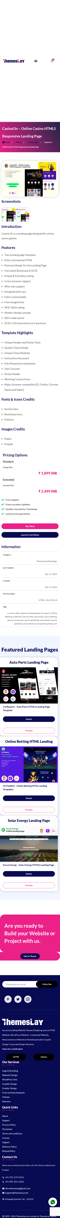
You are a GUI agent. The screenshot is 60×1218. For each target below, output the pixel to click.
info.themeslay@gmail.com (17, 1188)
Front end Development (13, 1092)
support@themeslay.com (16, 1192)
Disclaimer (7, 1129)
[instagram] (27, 999)
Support (6, 1120)
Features (6, 1101)
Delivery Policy (9, 1146)
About (5, 1116)
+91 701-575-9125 (14, 1177)
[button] (35, 61)
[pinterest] (8, 999)
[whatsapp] (52, 1202)
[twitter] (18, 999)
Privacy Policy (9, 1124)
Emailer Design (9, 1088)
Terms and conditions (12, 1133)
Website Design (9, 1075)
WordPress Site (9, 1079)
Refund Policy (8, 1151)
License (5, 1138)
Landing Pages (32, 142)
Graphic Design (9, 1084)
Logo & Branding (10, 1070)
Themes (19, 142)
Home (7, 142)
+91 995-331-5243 (14, 1181)
